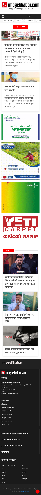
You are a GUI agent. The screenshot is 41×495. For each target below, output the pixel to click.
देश (2, 468)
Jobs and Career (6, 421)
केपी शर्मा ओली (9, 20)
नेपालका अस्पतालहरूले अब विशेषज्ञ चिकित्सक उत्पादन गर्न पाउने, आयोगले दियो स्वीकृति (20, 48)
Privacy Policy (6, 424)
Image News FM (6, 414)
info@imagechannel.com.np (9, 393)
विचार (3, 475)
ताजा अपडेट (8, 250)
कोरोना (19, 20)
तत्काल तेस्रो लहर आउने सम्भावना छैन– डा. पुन (19, 88)
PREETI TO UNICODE (8, 465)
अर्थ (2, 479)
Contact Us (5, 400)
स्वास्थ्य (24, 472)
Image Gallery (6, 417)
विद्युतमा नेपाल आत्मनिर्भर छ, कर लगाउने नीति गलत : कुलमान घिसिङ (19, 318)
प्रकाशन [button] (29, 16)
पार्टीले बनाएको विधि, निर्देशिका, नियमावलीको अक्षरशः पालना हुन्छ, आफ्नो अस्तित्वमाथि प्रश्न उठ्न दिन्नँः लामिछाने (20, 282)
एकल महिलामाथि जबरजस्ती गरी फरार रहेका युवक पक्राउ (19, 351)
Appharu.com (24, 491)
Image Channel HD (7, 407)
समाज (3, 482)
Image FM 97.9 (6, 411)
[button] (38, 16)
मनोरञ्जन (24, 479)
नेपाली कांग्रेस (30, 20)
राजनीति (3, 472)
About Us (4, 404)
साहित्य (24, 475)
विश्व (23, 465)
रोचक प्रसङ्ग (25, 468)
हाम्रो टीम (5, 452)
